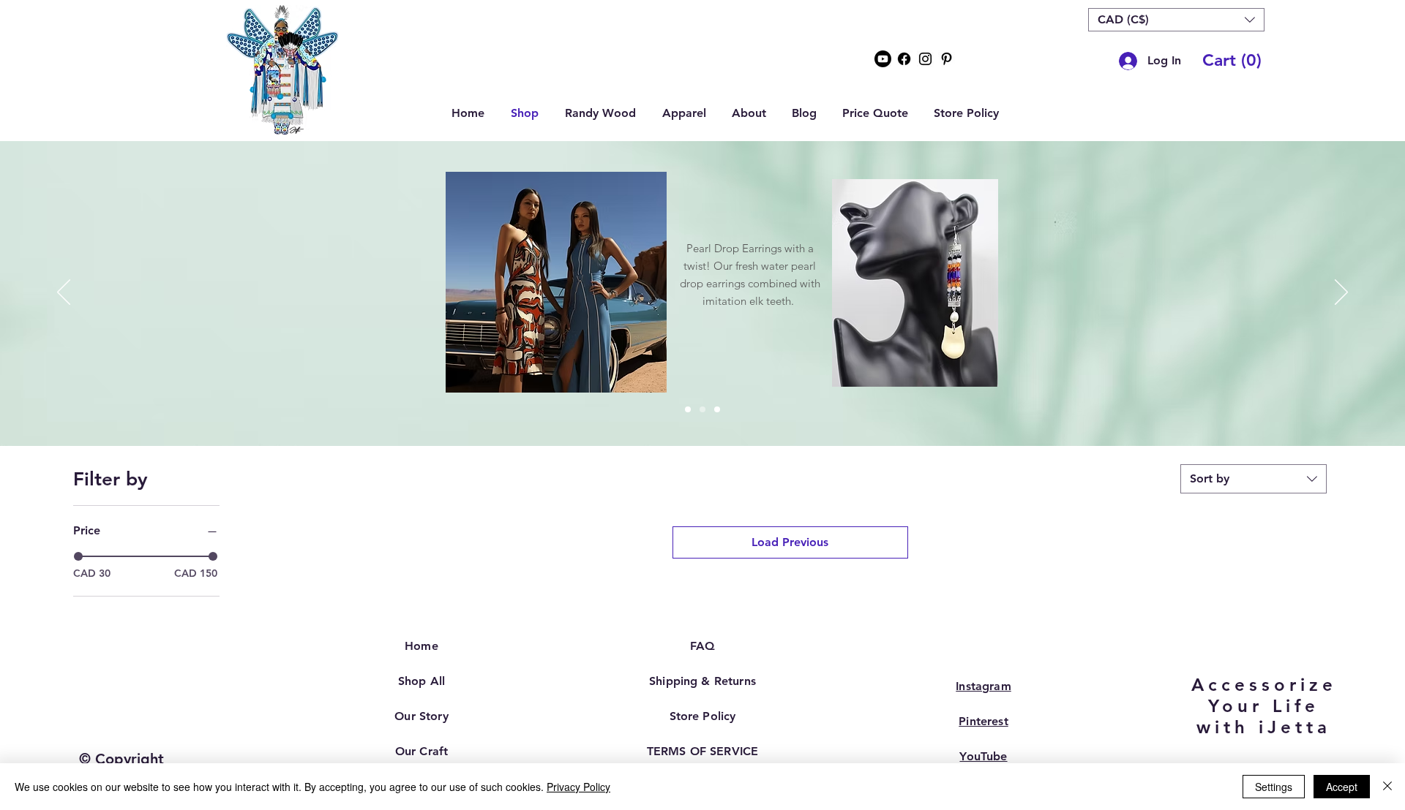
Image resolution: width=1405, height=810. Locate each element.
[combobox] (1253, 478)
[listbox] (1176, 19)
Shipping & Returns (702, 681)
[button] (1176, 19)
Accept (1341, 786)
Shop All (421, 681)
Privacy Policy (578, 786)
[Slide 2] (702, 409)
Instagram (983, 686)
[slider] (78, 556)
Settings (1273, 786)
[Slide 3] (717, 409)
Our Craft (421, 751)
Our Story (421, 716)
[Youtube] (882, 58)
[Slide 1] (688, 409)
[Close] (1387, 786)
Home (421, 646)
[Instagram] (925, 58)
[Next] (1341, 293)
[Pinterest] (946, 58)
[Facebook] (904, 58)
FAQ (702, 646)
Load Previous (790, 542)
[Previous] (63, 293)
